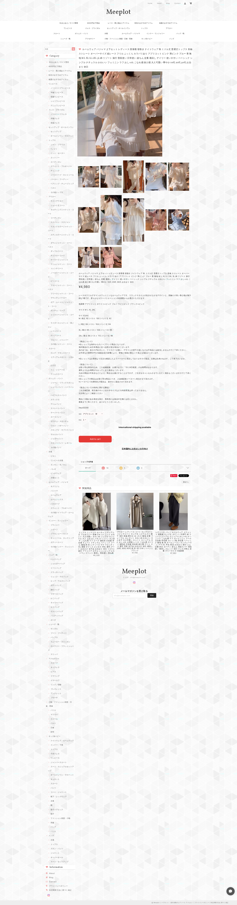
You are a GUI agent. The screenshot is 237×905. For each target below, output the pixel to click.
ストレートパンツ (58, 408)
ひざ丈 (53, 365)
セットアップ (56, 131)
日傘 (52, 727)
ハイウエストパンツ (59, 395)
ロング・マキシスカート (60, 353)
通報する (186, 482)
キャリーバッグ (57, 602)
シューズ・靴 (65, 39)
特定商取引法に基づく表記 (60, 890)
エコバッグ (55, 607)
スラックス (55, 399)
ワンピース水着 (57, 460)
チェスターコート (58, 255)
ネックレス (55, 667)
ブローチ (54, 698)
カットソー (55, 157)
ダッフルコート (57, 251)
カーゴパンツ (56, 417)
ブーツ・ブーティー (59, 633)
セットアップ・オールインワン (118, 28)
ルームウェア (56, 495)
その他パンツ (56, 447)
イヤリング (55, 676)
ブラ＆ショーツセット (59, 534)
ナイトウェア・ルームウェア (62, 740)
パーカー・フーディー (59, 179)
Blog (168, 3)
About (159, 3)
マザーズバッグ (57, 594)
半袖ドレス (55, 118)
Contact (177, 3)
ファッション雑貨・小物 (60, 818)
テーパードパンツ (58, 413)
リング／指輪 (56, 684)
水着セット (55, 478)
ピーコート (55, 281)
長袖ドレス (55, 123)
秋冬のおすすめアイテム (144, 23)
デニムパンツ (56, 404)
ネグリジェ (55, 486)
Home (150, 3)
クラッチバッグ (57, 572)
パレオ (53, 469)
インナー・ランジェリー (155, 33)
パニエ (53, 710)
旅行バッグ (55, 590)
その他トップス (57, 192)
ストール (54, 719)
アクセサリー (90, 39)
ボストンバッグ (57, 611)
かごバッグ (55, 598)
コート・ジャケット (59, 792)
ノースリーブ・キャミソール (62, 175)
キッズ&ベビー (146, 39)
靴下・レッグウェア (59, 796)
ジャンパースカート (59, 762)
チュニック (55, 170)
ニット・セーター (58, 153)
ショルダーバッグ (58, 563)
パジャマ (54, 491)
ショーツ (54, 529)
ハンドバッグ (56, 559)
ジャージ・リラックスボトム (62, 383)
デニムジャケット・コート (61, 264)
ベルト (53, 723)
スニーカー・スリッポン (60, 642)
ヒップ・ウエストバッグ (60, 581)
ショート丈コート (58, 205)
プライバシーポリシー (58, 886)
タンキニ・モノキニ (59, 465)
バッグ (53, 827)
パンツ (53, 788)
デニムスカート (57, 374)
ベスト (53, 188)
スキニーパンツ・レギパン (61, 443)
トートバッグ (56, 568)
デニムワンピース (58, 105)
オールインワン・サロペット (62, 136)
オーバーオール (57, 857)
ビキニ (53, 456)
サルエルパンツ (57, 434)
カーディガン (56, 162)
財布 (52, 732)
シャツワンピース (58, 101)
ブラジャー (55, 525)
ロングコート (56, 335)
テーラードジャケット (59, 260)
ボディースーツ (57, 542)
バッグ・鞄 (180, 33)
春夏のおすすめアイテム (168, 23)
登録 (152, 595)
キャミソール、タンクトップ (62, 538)
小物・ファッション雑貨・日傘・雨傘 (118, 39)
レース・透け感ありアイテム (118, 23)
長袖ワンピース (57, 97)
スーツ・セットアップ (59, 861)
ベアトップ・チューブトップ (62, 184)
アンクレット (56, 693)
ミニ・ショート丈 (58, 370)
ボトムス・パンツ (81, 33)
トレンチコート (57, 268)
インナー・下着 (57, 745)
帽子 (52, 814)
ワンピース (68, 28)
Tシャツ (54, 149)
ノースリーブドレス (59, 114)
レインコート (56, 331)
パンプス (54, 637)
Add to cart (95, 439)
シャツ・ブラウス (58, 144)
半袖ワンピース (57, 92)
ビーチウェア (56, 473)
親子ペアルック (57, 809)
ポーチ (53, 620)
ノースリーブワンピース (60, 88)
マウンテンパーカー (59, 298)
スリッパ (54, 654)
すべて (88, 468)
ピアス (53, 672)
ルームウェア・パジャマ (131, 33)
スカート (56, 33)
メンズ (171, 39)
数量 (80, 420)
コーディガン (56, 218)
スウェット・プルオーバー (61, 166)
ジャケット (55, 853)
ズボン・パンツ (57, 848)
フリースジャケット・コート (62, 293)
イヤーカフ (55, 680)
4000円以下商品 (93, 23)
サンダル (54, 629)
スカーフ (54, 663)
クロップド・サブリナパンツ (62, 430)
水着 (106, 33)
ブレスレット (56, 689)
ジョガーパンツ (57, 438)
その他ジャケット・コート (61, 344)
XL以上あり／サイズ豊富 (69, 23)
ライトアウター (57, 201)
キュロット (55, 779)
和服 (52, 822)
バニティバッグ (57, 616)
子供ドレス (55, 754)
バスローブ (55, 504)
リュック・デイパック (59, 576)
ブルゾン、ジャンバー (59, 340)
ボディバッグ (56, 585)
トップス (144, 28)
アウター (169, 28)
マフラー (54, 714)
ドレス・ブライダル (92, 28)
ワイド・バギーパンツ (59, 426)
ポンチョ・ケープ (58, 310)
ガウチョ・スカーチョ (59, 421)
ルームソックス (57, 499)
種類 (80, 414)
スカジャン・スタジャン (60, 222)
